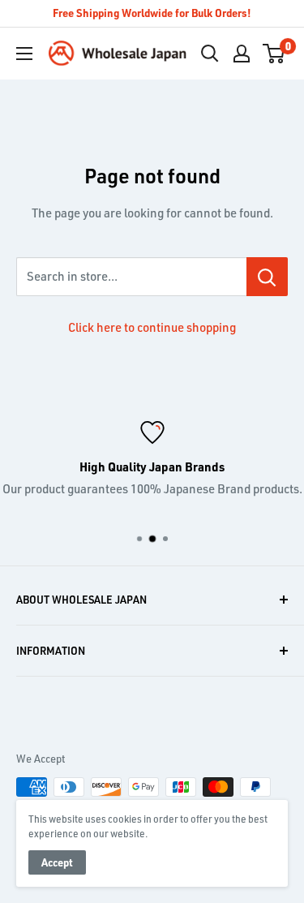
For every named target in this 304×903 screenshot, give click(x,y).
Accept (57, 862)
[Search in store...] (267, 276)
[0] (274, 53)
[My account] (241, 53)
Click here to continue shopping (152, 327)
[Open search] (210, 53)
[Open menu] (24, 53)
